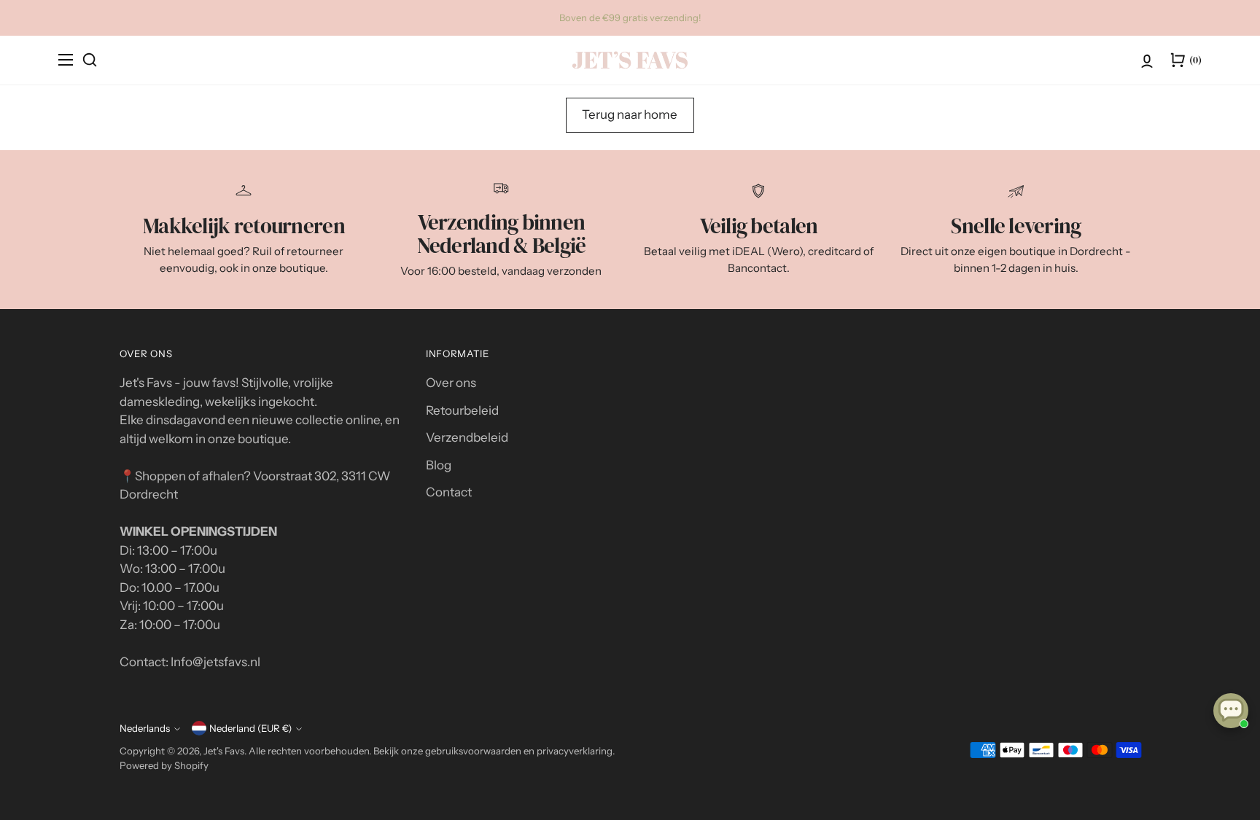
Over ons (451, 382)
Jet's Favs (223, 751)
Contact (449, 492)
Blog (438, 465)
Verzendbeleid (467, 437)
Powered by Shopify (164, 765)
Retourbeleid (462, 410)
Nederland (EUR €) (250, 728)
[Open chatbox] (1230, 710)
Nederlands (145, 728)
